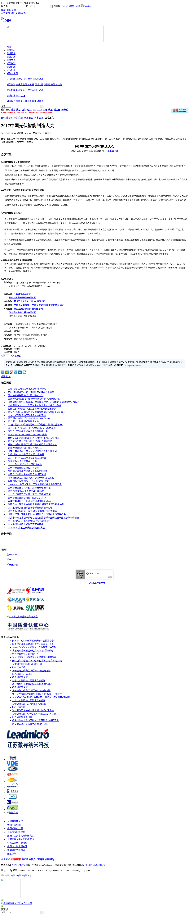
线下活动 (39, 90)
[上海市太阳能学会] (12, 776)
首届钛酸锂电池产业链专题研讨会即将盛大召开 (31, 501)
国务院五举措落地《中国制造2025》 (25, 395)
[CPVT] (12, 809)
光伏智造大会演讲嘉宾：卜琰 (22, 461)
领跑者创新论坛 (18, 13)
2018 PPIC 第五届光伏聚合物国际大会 (26, 527)
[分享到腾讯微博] (15, 372)
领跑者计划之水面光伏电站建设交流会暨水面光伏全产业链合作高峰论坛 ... (44, 518)
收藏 (3, 376)
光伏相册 (11, 70)
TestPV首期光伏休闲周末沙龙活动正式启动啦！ (35, 647)
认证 (18, 109)
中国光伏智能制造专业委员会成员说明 (27, 474)
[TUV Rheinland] (12, 798)
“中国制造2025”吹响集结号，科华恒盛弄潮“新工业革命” (35, 424)
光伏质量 (20, 84)
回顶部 (4, 909)
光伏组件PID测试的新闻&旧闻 (27, 664)
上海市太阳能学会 (16, 832)
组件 (24, 109)
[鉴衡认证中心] (12, 792)
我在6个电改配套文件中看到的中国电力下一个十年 (37, 694)
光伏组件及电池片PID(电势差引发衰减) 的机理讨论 (37, 660)
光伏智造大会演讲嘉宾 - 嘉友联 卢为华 (27, 498)
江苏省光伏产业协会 (17, 843)
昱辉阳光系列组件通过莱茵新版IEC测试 (27, 471)
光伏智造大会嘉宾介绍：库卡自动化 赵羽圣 (29, 488)
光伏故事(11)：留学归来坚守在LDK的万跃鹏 (34, 714)
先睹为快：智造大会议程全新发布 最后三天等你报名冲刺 (36, 504)
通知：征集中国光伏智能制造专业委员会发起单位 (32, 444)
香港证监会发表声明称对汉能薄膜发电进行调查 (35, 720)
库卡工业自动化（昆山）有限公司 (29, 301)
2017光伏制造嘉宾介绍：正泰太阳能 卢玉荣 (29, 494)
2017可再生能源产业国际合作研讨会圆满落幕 (30, 441)
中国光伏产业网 (15, 828)
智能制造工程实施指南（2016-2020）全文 (28, 481)
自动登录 (60, 6)
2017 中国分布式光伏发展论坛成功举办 (27, 458)
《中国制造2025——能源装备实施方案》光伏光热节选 (34, 405)
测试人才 (11, 57)
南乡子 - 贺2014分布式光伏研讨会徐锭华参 (33, 641)
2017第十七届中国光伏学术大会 (23, 421)
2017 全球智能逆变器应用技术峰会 (25, 464)
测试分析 (29, 84)
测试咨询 (48, 84)
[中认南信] (12, 781)
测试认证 (20, 95)
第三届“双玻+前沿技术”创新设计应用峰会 (28, 521)
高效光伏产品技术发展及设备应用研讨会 (28, 431)
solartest (28, 133)
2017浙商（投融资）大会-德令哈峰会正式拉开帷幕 (32, 511)
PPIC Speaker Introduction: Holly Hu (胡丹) (27, 434)
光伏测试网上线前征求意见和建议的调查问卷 (34, 657)
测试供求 (11, 67)
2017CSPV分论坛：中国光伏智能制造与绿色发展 (32, 428)
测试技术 (11, 53)
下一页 (18, 355)
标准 (45, 109)
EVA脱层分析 (18, 667)
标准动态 (39, 79)
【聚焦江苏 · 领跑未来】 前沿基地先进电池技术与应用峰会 (37, 514)
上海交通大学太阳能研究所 (20, 839)
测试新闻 (11, 50)
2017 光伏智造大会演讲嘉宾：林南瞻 (26, 491)
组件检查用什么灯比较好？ (25, 654)
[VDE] (12, 765)
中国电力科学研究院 (17, 846)
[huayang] (12, 804)
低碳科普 (39, 101)
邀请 (8, 376)
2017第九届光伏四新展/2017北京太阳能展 (32, 684)
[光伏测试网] (6, 19)
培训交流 (20, 90)
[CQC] (12, 759)
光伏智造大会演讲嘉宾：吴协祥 (23, 468)
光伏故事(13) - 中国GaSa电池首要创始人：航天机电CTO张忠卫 (42, 697)
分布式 (64, 109)
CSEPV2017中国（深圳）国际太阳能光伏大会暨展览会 (35, 484)
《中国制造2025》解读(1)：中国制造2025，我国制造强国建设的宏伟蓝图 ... (44, 402)
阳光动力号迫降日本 (22, 674)
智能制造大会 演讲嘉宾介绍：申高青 (26, 454)
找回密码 (70, 6)
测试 (13, 109)
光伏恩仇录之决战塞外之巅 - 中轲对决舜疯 (33, 710)
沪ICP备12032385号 (95, 865)
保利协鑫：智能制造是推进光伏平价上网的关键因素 (33, 438)
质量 (50, 109)
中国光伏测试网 (20, 865)
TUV (39, 109)
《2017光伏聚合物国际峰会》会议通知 (27, 415)
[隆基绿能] (12, 812)
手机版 (25, 859)
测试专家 (29, 90)
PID (34, 109)
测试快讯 (20, 79)
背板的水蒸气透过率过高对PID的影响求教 (32, 650)
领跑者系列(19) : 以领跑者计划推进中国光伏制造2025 (34, 399)
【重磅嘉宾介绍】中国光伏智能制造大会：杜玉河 (32, 451)
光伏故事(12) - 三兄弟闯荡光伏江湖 (29, 704)
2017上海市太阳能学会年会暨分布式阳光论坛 (30, 508)
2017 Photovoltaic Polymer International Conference (31, 418)
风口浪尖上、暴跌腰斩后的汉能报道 (30, 724)
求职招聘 (11, 90)
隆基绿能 (11, 854)
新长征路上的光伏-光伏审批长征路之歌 (31, 670)
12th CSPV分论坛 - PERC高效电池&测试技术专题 (32, 409)
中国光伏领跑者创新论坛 (41, 859)
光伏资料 (11, 63)
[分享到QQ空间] (7, 372)
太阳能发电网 (14, 825)
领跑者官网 (12, 73)
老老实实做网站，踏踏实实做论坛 (28, 680)
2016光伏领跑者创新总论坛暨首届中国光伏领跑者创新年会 (37, 412)
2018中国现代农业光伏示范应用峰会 (25, 524)
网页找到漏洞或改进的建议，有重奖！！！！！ (35, 644)
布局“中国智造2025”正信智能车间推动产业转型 (31, 392)
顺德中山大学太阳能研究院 (20, 836)
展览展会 (11, 101)
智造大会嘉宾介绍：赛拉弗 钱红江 (25, 448)
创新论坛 (20, 101)
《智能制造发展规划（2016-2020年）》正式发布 (31, 478)
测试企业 (29, 79)
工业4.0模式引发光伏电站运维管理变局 (27, 389)
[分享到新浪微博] (11, 372)
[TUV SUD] (12, 770)
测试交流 (11, 60)
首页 (9, 47)
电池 (29, 109)
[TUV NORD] (12, 787)
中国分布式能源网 (16, 850)
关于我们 (5, 859)
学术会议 (29, 101)
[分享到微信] (24, 372)
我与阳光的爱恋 (20, 677)
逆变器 (57, 109)
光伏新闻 (11, 79)
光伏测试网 (6, 117)
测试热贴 (57, 84)
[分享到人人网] (20, 372)
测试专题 (39, 84)
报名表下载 (112, 151)
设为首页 (5, 13)
